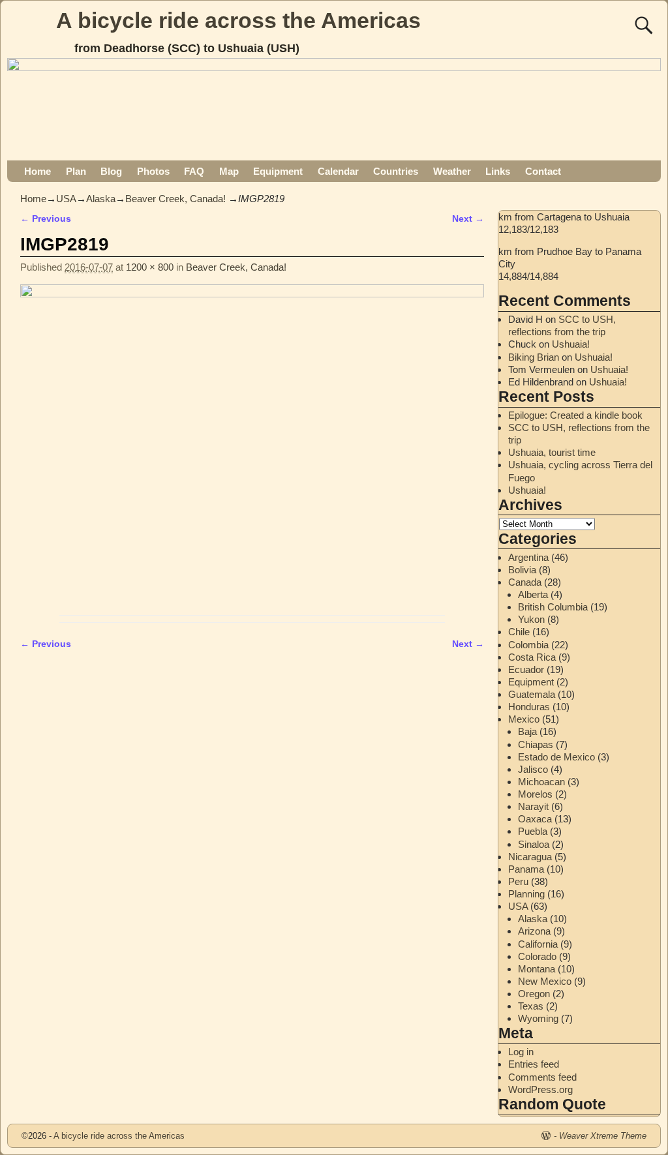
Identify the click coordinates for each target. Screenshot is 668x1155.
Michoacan (541, 781)
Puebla (532, 831)
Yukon (531, 619)
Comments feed (542, 1077)
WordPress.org (540, 1089)
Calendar (338, 171)
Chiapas (535, 744)
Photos (153, 171)
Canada (524, 582)
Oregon (534, 993)
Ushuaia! (571, 344)
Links (497, 171)
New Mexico (544, 981)
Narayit (533, 806)
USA (66, 198)
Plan (76, 171)
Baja (527, 731)
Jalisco (533, 769)
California (538, 944)
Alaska (100, 198)
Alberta (533, 594)
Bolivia (522, 569)
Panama (526, 869)
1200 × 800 (150, 267)
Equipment (278, 171)
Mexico (523, 719)
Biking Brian (533, 357)
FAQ (194, 171)
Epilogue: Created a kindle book (575, 415)
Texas (530, 1006)
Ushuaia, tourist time (552, 452)
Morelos (535, 794)
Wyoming (538, 1018)
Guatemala (531, 694)
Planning (526, 893)
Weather (452, 171)
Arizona (534, 931)
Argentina (528, 557)
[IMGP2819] (252, 446)
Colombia (528, 644)
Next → (468, 219)
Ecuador (526, 669)
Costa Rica (532, 657)
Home (37, 171)
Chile (519, 631)
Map (229, 171)
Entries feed (533, 1064)
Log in (521, 1051)
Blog (111, 171)
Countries (395, 171)
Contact (543, 171)
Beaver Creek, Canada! (175, 198)
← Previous (45, 219)
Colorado (537, 956)
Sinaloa (533, 844)
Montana (536, 968)
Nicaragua (530, 856)
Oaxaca (535, 818)
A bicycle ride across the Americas (238, 20)
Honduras (529, 706)
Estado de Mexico (556, 756)
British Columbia (553, 606)
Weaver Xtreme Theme (602, 1136)
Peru (518, 881)
